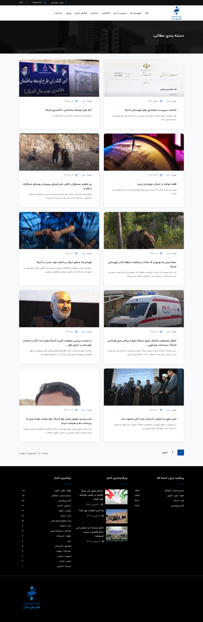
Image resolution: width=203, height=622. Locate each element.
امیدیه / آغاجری (46, 566)
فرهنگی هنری (81, 13)
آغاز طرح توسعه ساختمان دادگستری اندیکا (68, 110)
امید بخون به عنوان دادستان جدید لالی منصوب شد (148, 419)
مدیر (168, 101)
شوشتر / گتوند (46, 510)
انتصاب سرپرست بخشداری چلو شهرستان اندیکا (150, 110)
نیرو (46, 541)
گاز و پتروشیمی (159, 505)
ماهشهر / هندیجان (46, 546)
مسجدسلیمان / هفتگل (159, 490)
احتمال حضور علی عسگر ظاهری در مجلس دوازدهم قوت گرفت (91, 495)
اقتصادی (106, 13)
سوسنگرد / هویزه (46, 551)
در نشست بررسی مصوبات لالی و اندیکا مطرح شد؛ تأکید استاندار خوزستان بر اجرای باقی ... (57, 343)
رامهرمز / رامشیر (46, 556)
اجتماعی (94, 13)
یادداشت (58, 13)
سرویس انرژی (120, 13)
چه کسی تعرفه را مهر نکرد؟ (91, 510)
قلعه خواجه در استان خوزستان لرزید (156, 184)
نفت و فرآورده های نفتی (46, 521)
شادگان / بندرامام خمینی (46, 531)
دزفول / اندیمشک (46, 536)
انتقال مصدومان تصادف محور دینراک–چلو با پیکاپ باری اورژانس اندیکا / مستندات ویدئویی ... (141, 343)
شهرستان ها (135, 13)
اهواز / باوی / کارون (159, 495)
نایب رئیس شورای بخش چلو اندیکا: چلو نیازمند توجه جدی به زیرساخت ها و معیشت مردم (59, 421)
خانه (147, 13)
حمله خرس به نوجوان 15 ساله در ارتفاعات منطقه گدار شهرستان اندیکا (142, 264)
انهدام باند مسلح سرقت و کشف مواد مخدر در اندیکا (64, 262)
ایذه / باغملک (46, 526)
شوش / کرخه (46, 561)
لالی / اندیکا (159, 500)
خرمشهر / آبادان (46, 505)
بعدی (164, 452)
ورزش (68, 13)
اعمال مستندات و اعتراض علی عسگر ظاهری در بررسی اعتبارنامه (90, 532)
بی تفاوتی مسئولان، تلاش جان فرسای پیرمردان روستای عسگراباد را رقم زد (57, 186)
